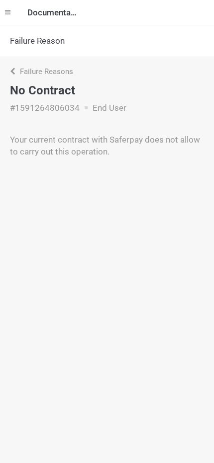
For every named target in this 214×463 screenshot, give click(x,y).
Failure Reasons (45, 71)
